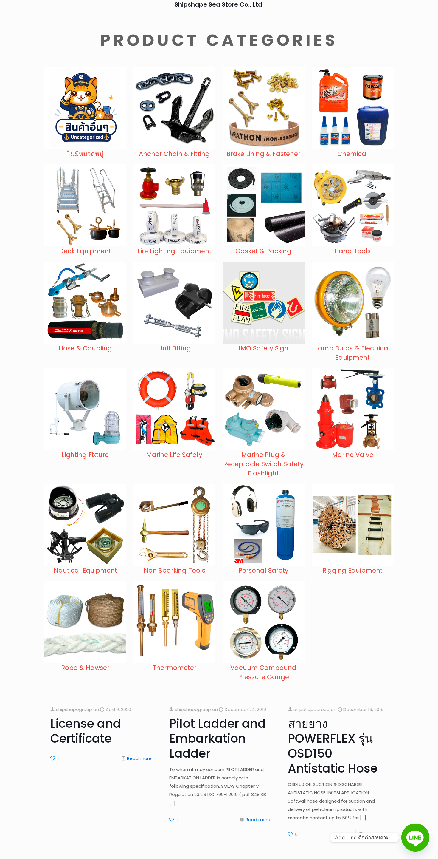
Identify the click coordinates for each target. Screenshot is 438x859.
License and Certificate (85, 731)
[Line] (415, 838)
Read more (139, 758)
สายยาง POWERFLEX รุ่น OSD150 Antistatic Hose (333, 746)
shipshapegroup (74, 709)
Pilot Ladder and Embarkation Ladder (217, 738)
